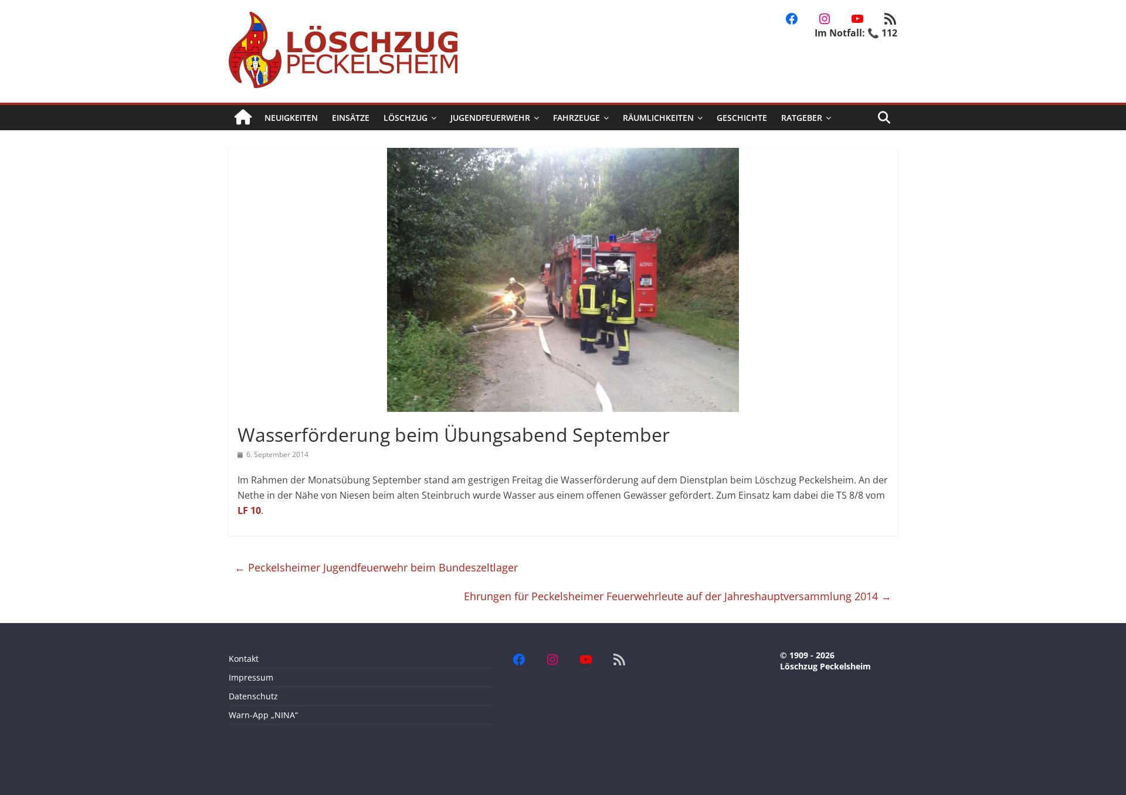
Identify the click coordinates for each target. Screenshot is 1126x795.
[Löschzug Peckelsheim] (243, 117)
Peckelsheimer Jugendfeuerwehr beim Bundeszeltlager (376, 567)
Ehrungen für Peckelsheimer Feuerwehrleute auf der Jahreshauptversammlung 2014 (677, 596)
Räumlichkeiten (658, 117)
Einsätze (350, 117)
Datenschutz (253, 696)
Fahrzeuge (576, 117)
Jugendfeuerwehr (490, 117)
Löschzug (406, 117)
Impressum (251, 677)
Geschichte (742, 117)
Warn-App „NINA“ (263, 714)
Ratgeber (801, 117)
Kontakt (244, 658)
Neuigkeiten (291, 117)
